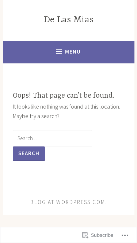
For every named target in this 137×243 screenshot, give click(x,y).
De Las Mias (68, 20)
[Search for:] (52, 138)
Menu (73, 51)
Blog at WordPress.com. (68, 202)
